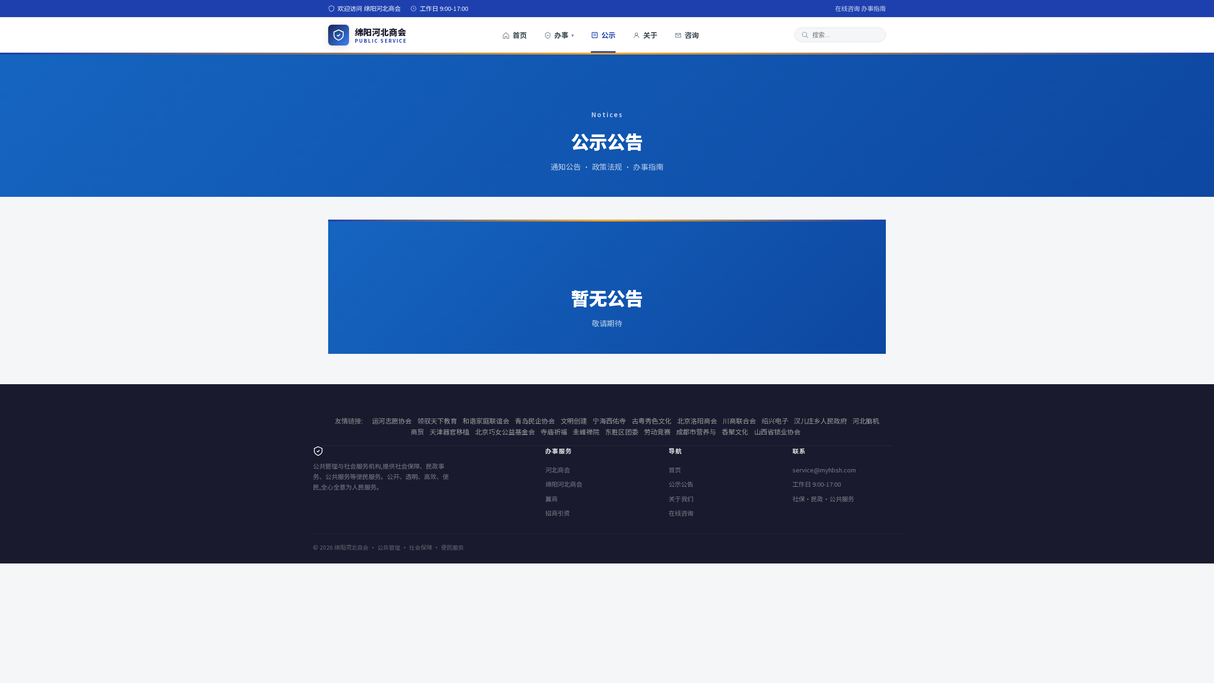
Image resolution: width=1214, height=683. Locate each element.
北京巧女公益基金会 (505, 431)
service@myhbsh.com (824, 469)
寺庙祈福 (554, 431)
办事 (564, 35)
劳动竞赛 (657, 431)
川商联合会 (739, 420)
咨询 (692, 35)
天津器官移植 (449, 431)
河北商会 (557, 469)
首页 (520, 35)
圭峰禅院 (586, 431)
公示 (608, 35)
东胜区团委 (621, 431)
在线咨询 (847, 8)
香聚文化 (735, 431)
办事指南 (873, 8)
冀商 (551, 498)
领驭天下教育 (437, 420)
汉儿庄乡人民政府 (820, 420)
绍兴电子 (775, 420)
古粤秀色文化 (651, 420)
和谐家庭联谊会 (486, 420)
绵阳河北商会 (563, 484)
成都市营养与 (696, 431)
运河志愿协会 (392, 420)
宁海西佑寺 (609, 420)
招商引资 (557, 512)
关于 (650, 35)
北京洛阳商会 (697, 420)
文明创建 (574, 420)
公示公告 (681, 484)
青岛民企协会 (535, 420)
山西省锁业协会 (777, 431)
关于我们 (681, 498)
